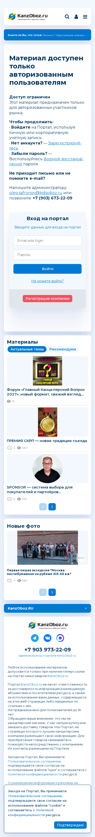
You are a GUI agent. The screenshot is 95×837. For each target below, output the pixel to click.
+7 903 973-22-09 (47, 650)
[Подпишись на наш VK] (47, 637)
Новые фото (23, 526)
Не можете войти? (47, 281)
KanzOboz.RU (20, 608)
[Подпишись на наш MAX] (60, 637)
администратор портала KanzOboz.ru (47, 655)
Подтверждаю (70, 825)
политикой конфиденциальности (35, 774)
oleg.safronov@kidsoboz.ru (35, 192)
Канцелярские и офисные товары (31, 19)
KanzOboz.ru (58, 676)
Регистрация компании (47, 298)
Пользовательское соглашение (34, 761)
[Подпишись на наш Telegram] (35, 637)
